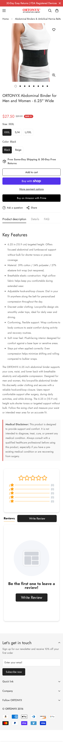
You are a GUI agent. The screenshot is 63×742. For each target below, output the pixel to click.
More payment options (31, 189)
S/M (17, 132)
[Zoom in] (53, 75)
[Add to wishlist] (53, 29)
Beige (18, 150)
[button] (57, 10)
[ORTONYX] (31, 11)
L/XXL (28, 132)
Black (7, 150)
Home (5, 19)
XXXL (7, 132)
